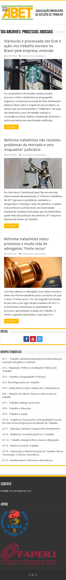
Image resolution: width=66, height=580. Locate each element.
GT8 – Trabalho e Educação (16, 408)
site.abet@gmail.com (20, 490)
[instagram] (40, 339)
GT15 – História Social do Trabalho (20, 445)
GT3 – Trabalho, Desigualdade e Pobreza (23, 376)
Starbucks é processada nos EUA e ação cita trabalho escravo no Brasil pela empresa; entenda (32, 46)
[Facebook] (26, 339)
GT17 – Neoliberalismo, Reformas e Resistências (27, 460)
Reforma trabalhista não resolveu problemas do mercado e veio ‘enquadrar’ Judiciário (32, 145)
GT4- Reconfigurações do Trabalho (20, 382)
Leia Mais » (11, 127)
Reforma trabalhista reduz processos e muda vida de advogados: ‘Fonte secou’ (26, 244)
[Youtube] (33, 339)
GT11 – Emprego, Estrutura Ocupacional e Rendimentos (31, 428)
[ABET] (33, 11)
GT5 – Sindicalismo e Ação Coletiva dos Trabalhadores (31, 388)
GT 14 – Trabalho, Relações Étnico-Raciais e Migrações (30, 440)
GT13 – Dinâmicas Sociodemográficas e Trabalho (28, 434)
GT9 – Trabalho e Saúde (14, 414)
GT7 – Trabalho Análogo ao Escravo (21, 402)
